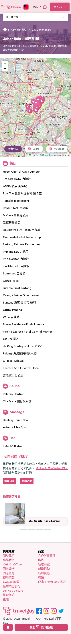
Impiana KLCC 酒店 (15, 251)
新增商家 (44, 564)
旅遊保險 (9, 595)
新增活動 (44, 568)
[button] (41, 101)
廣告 (41, 560)
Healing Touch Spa (15, 420)
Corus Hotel (11, 280)
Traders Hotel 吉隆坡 (17, 179)
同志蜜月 (9, 573)
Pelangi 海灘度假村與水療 (20, 353)
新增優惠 (44, 573)
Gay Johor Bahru (41, 30)
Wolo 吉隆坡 (11, 317)
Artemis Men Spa (14, 427)
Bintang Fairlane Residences (21, 244)
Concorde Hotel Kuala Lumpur (23, 237)
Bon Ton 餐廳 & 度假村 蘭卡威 (22, 193)
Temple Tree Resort (16, 200)
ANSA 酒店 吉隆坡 (15, 186)
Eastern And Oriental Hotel (21, 368)
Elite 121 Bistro (12, 446)
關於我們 (9, 555)
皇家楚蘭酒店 (11, 222)
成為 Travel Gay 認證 (52, 582)
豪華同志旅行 (11, 586)
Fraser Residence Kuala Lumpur (23, 324)
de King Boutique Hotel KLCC (22, 346)
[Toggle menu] (3, 7)
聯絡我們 (9, 560)
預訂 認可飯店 (41, 627)
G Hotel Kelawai (13, 360)
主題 (6, 599)
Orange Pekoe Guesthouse (21, 295)
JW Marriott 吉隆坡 (16, 266)
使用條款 (9, 577)
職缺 (41, 577)
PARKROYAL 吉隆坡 (15, 208)
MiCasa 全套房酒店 (15, 215)
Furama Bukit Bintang (17, 288)
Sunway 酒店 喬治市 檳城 (19, 302)
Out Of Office (12, 564)
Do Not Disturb (13, 590)
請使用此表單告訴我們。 (52, 468)
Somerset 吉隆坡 (14, 273)
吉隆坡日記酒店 (13, 375)
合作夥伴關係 (47, 555)
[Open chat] (45, 7)
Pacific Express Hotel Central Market (27, 331)
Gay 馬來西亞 (19, 30)
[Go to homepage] (14, 7)
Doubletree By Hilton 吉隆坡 (21, 229)
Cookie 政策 (11, 582)
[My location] (8, 627)
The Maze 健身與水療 (17, 401)
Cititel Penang (12, 309)
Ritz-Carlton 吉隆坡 (16, 259)
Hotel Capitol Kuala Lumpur (21, 171)
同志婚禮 (9, 568)
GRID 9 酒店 (11, 339)
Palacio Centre (13, 394)
